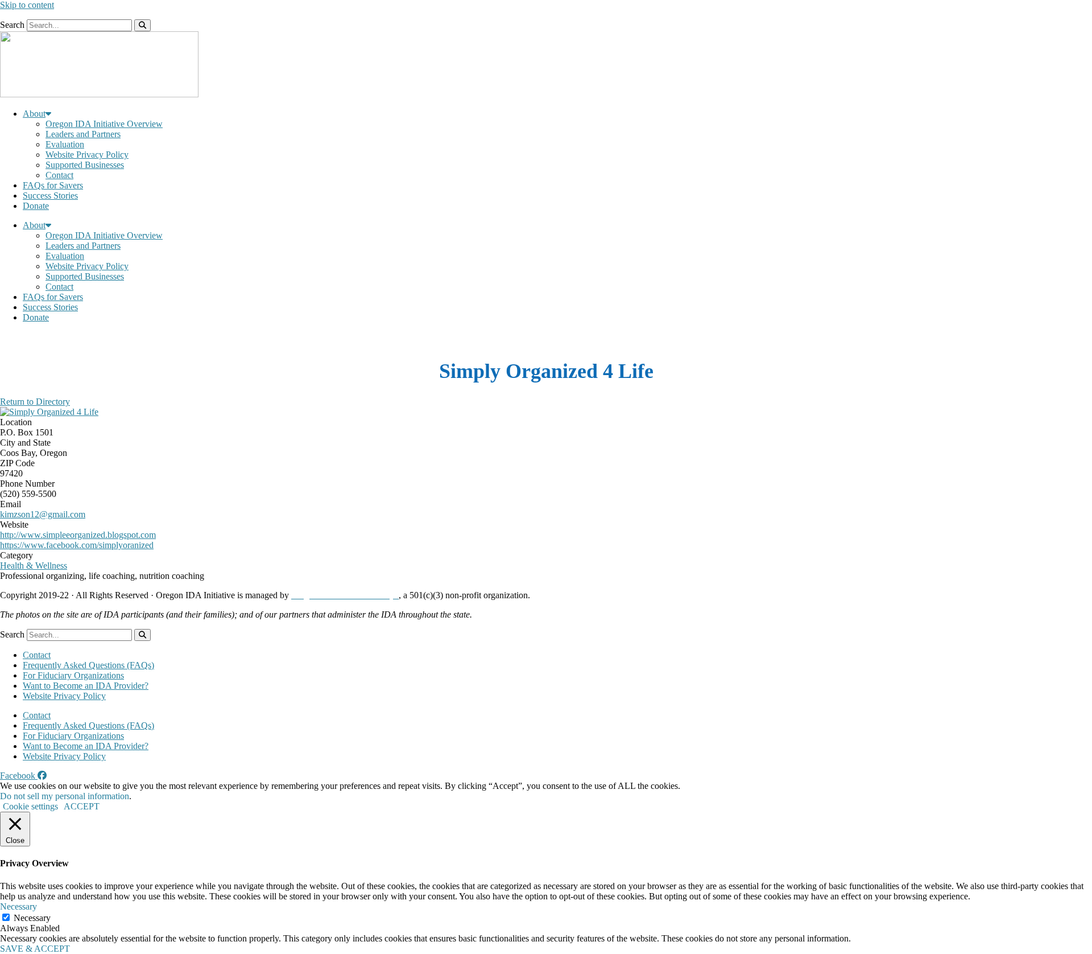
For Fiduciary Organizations (73, 675)
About (34, 113)
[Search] (142, 25)
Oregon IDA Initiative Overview (104, 124)
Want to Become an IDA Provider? (85, 685)
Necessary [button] (18, 906)
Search (12, 25)
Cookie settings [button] (30, 806)
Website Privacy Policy (87, 154)
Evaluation (65, 144)
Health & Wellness (33, 565)
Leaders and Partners (83, 134)
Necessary (32, 918)
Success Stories (50, 195)
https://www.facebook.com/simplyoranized (77, 545)
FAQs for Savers (53, 185)
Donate (36, 206)
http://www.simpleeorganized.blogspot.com (78, 535)
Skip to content (27, 5)
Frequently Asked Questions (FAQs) (88, 665)
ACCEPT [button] (82, 806)
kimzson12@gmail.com (42, 514)
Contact (59, 175)
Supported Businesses (85, 165)
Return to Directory (35, 401)
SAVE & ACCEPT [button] (35, 948)
